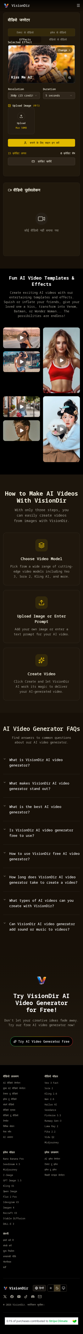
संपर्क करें (7, 1245)
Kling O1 (8, 1186)
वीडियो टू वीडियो (10, 1115)
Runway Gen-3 (53, 1120)
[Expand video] (70, 78)
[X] (5, 1297)
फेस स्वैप (7, 1131)
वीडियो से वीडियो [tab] (58, 39)
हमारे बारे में (8, 1240)
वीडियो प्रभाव (9, 1110)
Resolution (16, 89)
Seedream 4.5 (11, 1164)
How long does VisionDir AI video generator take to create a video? (43, 880)
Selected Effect (20, 42)
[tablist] (41, 32)
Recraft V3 (10, 1213)
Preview (12, 342)
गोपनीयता (7, 1261)
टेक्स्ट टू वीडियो (10, 1093)
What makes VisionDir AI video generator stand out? (39, 786)
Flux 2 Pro (10, 1196)
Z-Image (8, 1175)
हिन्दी (41, 1288)
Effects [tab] (25, 39)
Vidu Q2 (49, 1137)
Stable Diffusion (14, 1218)
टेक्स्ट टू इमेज (51, 1164)
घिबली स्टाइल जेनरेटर (54, 1175)
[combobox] (24, 95)
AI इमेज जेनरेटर (52, 1158)
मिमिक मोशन (8, 1126)
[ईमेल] (40, 1297)
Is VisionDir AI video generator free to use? (41, 833)
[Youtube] (19, 1297)
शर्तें (4, 1267)
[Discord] (33, 1297)
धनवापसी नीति (9, 1256)
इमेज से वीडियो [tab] (58, 32)
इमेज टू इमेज (50, 1169)
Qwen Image (10, 1191)
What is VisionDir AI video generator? (36, 762)
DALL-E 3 (8, 1223)
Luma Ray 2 (51, 1126)
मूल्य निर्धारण (8, 1251)
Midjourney (52, 1142)
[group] (57, 1288)
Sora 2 (49, 1088)
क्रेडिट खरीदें (45, 161)
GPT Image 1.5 (12, 1180)
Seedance (50, 1110)
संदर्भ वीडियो (8, 1104)
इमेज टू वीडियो (10, 1099)
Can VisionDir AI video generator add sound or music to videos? (42, 926)
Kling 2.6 (51, 1093)
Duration (49, 89)
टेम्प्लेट (5, 1120)
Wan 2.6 (49, 1099)
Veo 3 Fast (51, 1082)
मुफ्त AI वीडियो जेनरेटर (14, 1088)
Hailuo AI (51, 1104)
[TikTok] (26, 1297)
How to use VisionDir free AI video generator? (44, 856)
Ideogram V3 (11, 1202)
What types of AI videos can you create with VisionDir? (41, 903)
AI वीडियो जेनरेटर (11, 1082)
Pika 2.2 (50, 1131)
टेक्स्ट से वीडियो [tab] (25, 32)
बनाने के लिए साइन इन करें (44, 143)
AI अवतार (8, 1137)
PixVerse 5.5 (53, 1115)
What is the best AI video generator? (35, 809)
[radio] (50, 1288)
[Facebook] (12, 1297)
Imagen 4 (8, 1207)
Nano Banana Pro (13, 1158)
